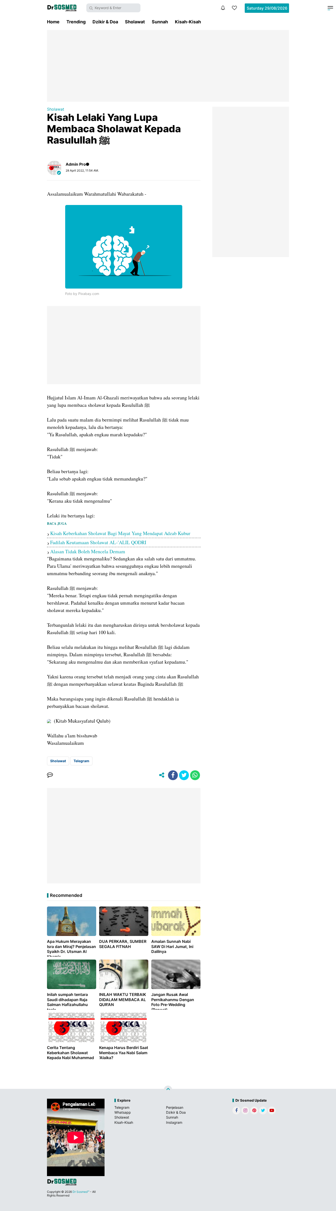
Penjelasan (174, 1107)
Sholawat (135, 21)
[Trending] (234, 8)
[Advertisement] (168, 65)
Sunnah (160, 21)
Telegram (81, 761)
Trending (76, 21)
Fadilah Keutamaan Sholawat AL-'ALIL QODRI (98, 542)
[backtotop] (168, 1090)
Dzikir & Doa (105, 21)
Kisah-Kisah (188, 21)
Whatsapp (122, 1112)
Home (53, 21)
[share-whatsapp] (195, 775)
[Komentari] (50, 775)
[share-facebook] (173, 775)
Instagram (174, 1122)
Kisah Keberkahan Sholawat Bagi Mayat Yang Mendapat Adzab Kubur (120, 533)
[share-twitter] (184, 775)
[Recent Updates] (223, 8)
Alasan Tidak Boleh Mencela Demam (87, 551)
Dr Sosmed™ (81, 1192)
